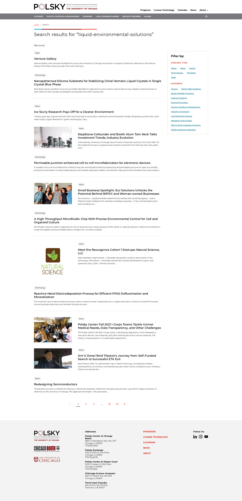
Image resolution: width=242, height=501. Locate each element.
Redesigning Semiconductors (55, 384)
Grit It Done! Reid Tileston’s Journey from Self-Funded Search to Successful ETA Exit (117, 357)
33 (117, 404)
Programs (145, 10)
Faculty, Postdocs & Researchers (63, 16)
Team (173, 77)
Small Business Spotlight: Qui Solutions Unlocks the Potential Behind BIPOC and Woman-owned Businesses (118, 192)
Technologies (177, 73)
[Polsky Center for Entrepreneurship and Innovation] (65, 7)
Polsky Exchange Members (183, 130)
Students (38, 16)
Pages (174, 68)
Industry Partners (131, 16)
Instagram (200, 436)
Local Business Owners (107, 16)
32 (109, 404)
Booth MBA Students (191, 89)
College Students (179, 98)
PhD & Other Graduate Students (186, 125)
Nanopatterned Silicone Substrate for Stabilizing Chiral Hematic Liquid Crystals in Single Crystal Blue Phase (97, 82)
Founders (87, 16)
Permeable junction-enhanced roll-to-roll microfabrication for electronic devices (92, 163)
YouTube (206, 436)
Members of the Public (181, 121)
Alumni (147, 16)
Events (192, 68)
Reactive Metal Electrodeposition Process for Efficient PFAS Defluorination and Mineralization (91, 295)
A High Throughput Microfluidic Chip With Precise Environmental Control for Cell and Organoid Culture (96, 220)
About (203, 10)
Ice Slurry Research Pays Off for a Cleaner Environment (74, 112)
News (193, 10)
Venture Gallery (45, 58)
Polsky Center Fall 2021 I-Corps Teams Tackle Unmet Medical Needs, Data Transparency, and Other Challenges (119, 326)
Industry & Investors (180, 112)
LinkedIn (195, 436)
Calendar (182, 10)
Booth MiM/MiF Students (182, 93)
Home (36, 25)
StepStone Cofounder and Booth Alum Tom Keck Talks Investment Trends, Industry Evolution (117, 135)
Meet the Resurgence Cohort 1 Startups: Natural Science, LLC (119, 251)
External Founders (179, 103)
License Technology (164, 10)
